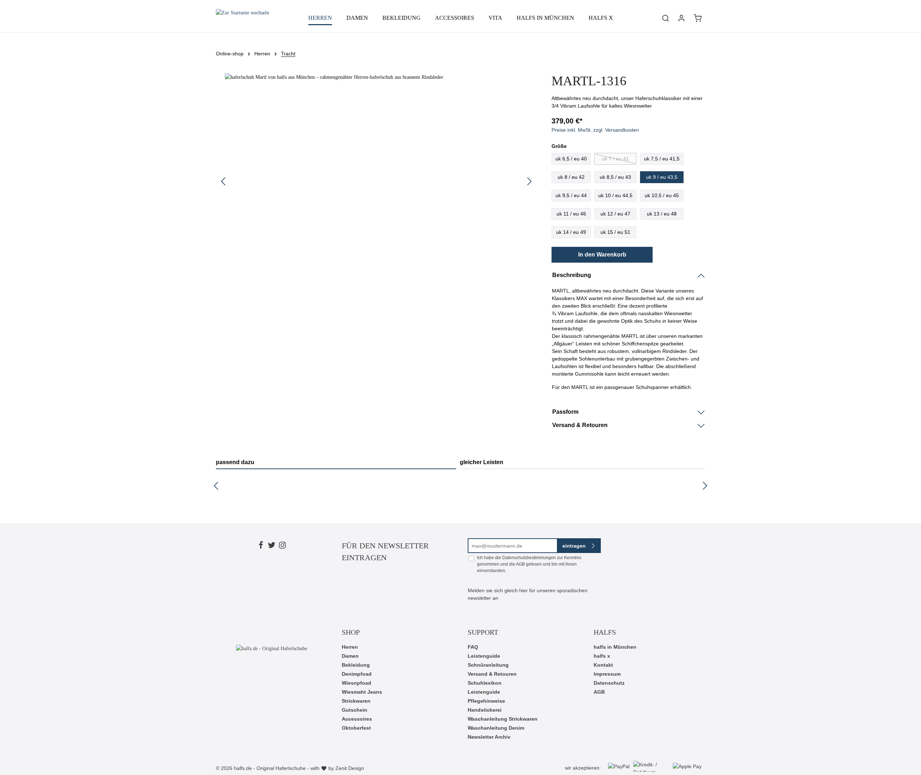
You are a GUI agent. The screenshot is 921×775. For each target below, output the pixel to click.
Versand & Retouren (492, 674)
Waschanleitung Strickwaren (502, 719)
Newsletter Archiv (489, 737)
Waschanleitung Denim (496, 728)
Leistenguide (484, 656)
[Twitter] (272, 546)
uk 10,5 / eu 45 (662, 195)
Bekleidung (356, 665)
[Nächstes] (530, 181)
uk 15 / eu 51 (615, 232)
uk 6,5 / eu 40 (571, 159)
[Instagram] (282, 546)
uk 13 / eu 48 (662, 214)
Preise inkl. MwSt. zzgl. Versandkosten (595, 130)
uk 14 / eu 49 (571, 232)
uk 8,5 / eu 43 (615, 177)
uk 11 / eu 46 (571, 214)
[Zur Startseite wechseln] (242, 18)
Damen (350, 656)
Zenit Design (349, 768)
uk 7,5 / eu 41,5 (662, 159)
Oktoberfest (356, 728)
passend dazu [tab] (235, 462)
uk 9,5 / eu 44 (571, 195)
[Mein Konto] (681, 18)
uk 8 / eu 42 (571, 177)
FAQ (473, 647)
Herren (350, 647)
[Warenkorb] (697, 18)
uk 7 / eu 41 (615, 159)
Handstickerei (485, 710)
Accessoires (357, 719)
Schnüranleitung (488, 665)
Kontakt (603, 665)
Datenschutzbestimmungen (529, 557)
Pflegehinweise (486, 701)
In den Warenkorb (602, 254)
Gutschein (354, 710)
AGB (520, 564)
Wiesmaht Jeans (362, 692)
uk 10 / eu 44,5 (615, 195)
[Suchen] (665, 18)
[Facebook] (261, 546)
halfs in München (615, 647)
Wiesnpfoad (356, 683)
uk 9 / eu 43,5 (661, 177)
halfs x (602, 656)
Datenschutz (609, 683)
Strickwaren (356, 701)
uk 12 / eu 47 (615, 214)
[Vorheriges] (223, 181)
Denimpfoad (357, 674)
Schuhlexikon (485, 683)
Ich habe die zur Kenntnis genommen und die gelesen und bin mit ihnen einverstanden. (529, 564)
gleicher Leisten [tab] (481, 462)
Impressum (607, 674)
